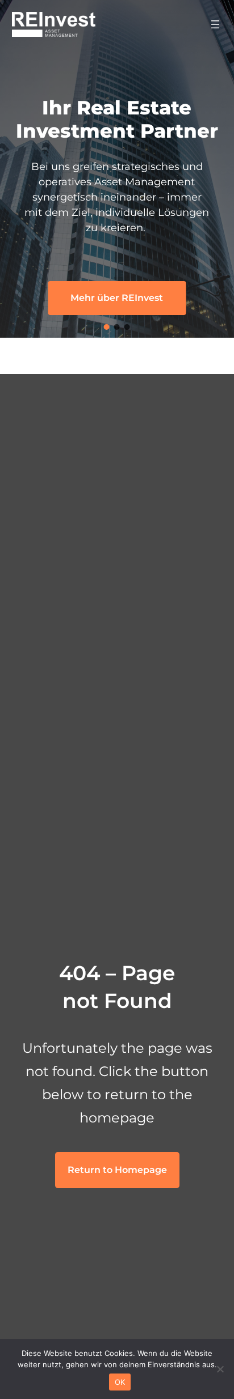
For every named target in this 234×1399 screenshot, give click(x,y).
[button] (107, 327)
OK (120, 1382)
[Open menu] (215, 24)
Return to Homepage (117, 1169)
